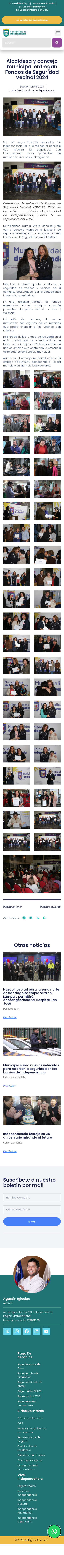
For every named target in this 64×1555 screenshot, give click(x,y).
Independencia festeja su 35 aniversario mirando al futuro (27, 1136)
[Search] (57, 42)
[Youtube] (46, 1331)
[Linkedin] (36, 1331)
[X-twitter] (7, 1331)
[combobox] (26, 42)
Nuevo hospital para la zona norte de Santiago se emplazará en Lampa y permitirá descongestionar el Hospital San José (31, 996)
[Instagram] (17, 1331)
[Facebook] (26, 1331)
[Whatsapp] (54, 1531)
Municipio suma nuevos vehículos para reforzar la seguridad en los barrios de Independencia (31, 1068)
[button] (58, 33)
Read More (10, 1017)
